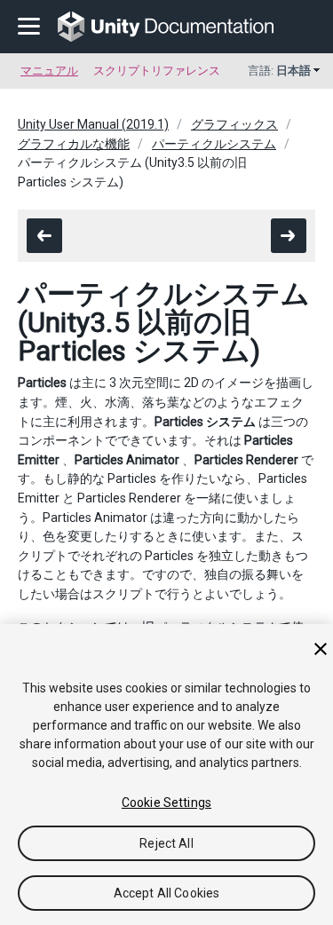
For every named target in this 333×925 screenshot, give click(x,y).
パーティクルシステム (214, 144)
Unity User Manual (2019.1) (93, 124)
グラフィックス (234, 124)
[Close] (320, 648)
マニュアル (49, 70)
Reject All (166, 843)
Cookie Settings (166, 802)
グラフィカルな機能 (74, 144)
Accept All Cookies (167, 893)
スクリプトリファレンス (156, 70)
